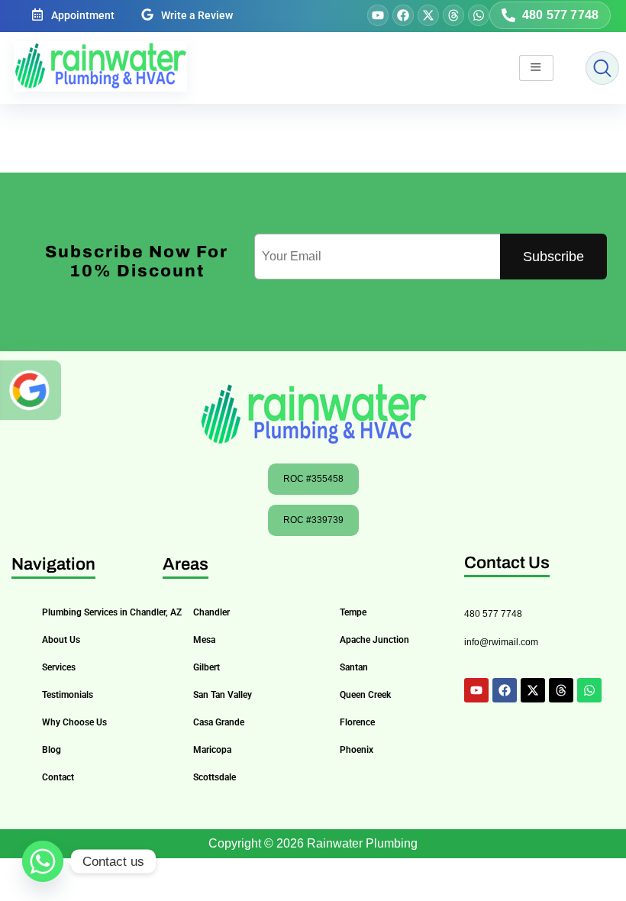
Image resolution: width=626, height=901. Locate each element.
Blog (51, 749)
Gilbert (206, 667)
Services (59, 667)
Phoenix (356, 749)
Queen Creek (365, 694)
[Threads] (453, 15)
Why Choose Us (74, 722)
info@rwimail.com (501, 642)
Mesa (204, 640)
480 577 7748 (493, 614)
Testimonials (67, 694)
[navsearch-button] (602, 68)
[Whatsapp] (478, 15)
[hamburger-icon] (536, 68)
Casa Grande (218, 722)
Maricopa (212, 749)
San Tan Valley (222, 694)
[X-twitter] (428, 15)
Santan (354, 667)
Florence (357, 722)
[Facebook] (403, 15)
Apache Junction (374, 640)
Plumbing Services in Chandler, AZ (112, 612)
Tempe (353, 612)
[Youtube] (378, 15)
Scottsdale (214, 777)
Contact (58, 777)
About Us (61, 640)
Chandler (211, 612)
